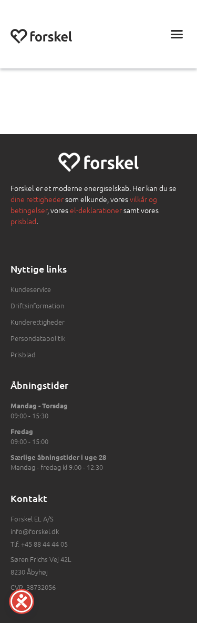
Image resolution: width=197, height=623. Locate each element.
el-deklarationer (96, 210)
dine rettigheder (37, 199)
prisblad (23, 221)
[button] (177, 34)
